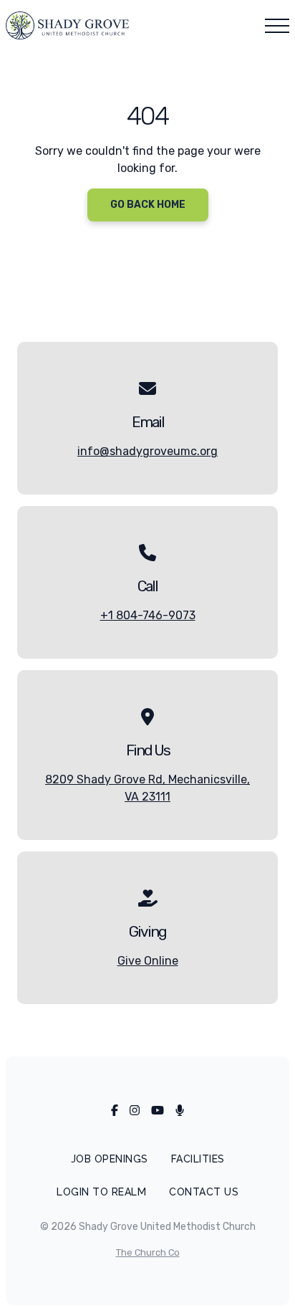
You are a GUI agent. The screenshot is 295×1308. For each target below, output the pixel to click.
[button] (277, 26)
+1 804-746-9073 (147, 615)
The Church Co (148, 1252)
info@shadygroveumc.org (147, 451)
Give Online (147, 961)
